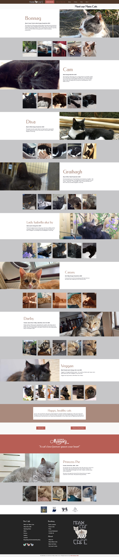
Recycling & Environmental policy (32, 540)
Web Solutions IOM (74, 555)
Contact (26, 537)
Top (116, 554)
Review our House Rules (78, 428)
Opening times (27, 529)
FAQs (81, 2)
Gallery (25, 535)
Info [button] (87, 2)
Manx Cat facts (52, 544)
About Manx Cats (53, 542)
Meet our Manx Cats (60, 2)
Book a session (52, 524)
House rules (51, 527)
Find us (75, 2)
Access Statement (53, 531)
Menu (69, 2)
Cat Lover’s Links (53, 546)
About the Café (27, 527)
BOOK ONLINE (49, 2)
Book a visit (40, 428)
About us (51, 539)
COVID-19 (51, 533)
